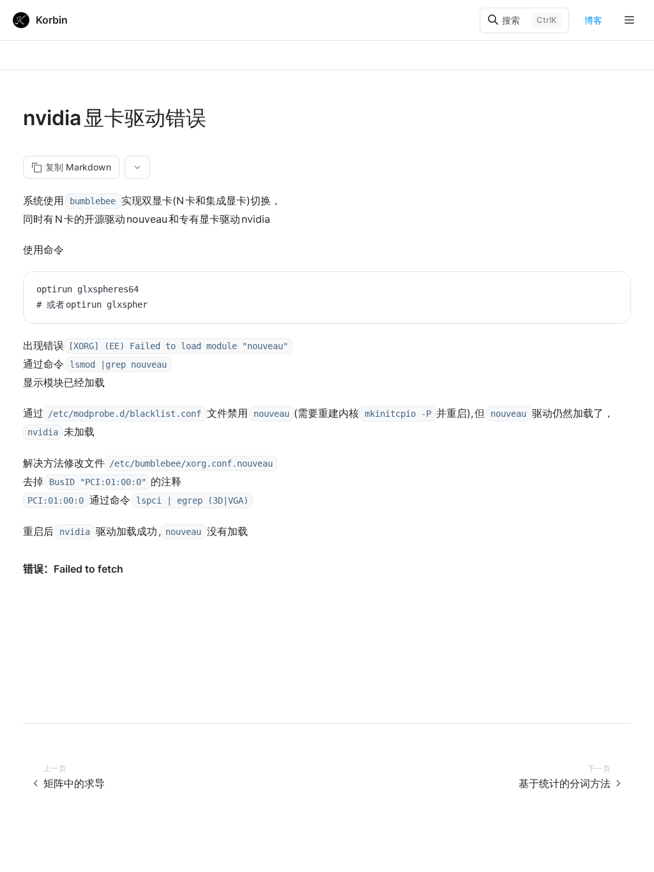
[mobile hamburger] (629, 20)
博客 (593, 20)
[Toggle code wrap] (592, 291)
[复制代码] (611, 291)
